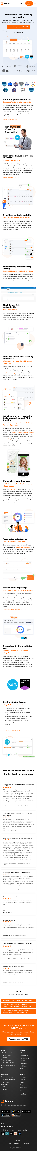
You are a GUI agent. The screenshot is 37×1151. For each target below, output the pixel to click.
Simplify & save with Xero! (10, 119)
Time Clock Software (7, 1063)
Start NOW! (29, 3)
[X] (12, 1127)
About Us (23, 1077)
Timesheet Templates (8, 1080)
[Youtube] (10, 1127)
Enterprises (23, 1053)
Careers (22, 1080)
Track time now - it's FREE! (18, 1039)
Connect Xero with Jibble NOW (11, 730)
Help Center (23, 1088)
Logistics (22, 1061)
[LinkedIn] (2, 1127)
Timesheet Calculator (8, 1077)
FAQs (21, 1090)
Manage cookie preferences (24, 1094)
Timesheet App (6, 1060)
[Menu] (35, 3)
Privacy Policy (25, 1143)
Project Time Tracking (8, 1065)
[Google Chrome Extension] (16, 1115)
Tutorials (4, 1089)
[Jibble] (5, 3)
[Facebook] (4, 1127)
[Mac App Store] (26, 1111)
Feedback (23, 1085)
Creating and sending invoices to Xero (13, 609)
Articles (3, 1087)
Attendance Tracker (7, 1053)
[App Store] (5, 1111)
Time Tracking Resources (5, 1083)
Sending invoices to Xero (9, 177)
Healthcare (23, 1066)
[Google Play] (16, 1111)
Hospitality (23, 1063)
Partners (22, 1082)
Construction (24, 1055)
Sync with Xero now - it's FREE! (18, 27)
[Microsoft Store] (5, 1115)
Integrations (5, 1068)
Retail (21, 1069)
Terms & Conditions (13, 1143)
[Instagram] (7, 1127)
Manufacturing (24, 1058)
